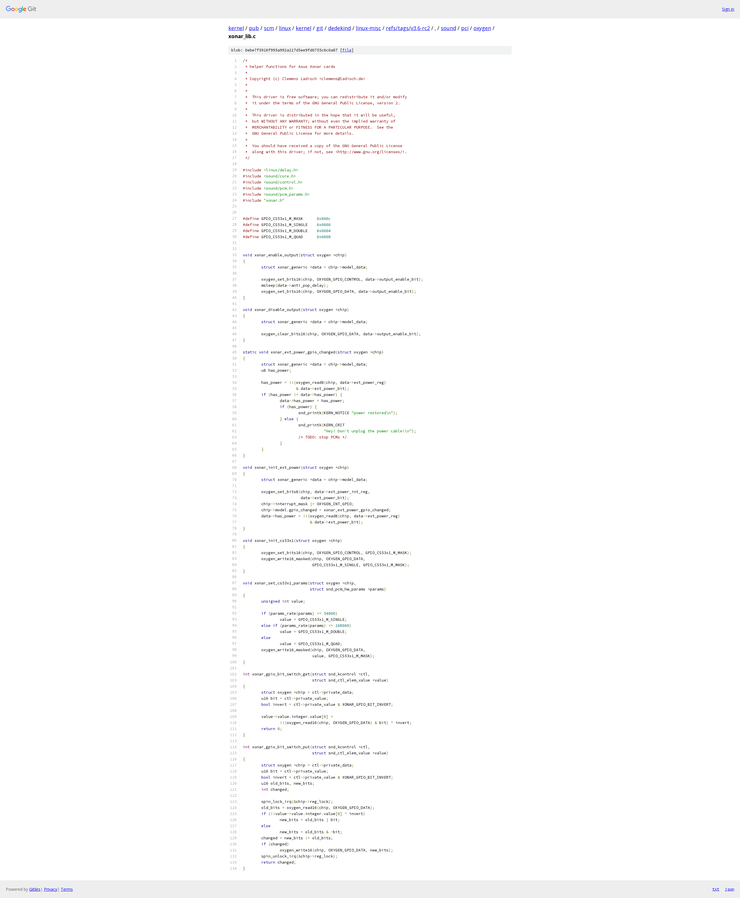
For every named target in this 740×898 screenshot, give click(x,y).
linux (285, 28)
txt (715, 889)
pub (254, 28)
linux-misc (368, 28)
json (729, 889)
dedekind (339, 28)
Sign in (728, 9)
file (347, 50)
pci (465, 28)
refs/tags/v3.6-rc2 (408, 28)
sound (448, 28)
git (319, 28)
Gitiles (34, 889)
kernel (236, 28)
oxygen (482, 28)
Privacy (50, 889)
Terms (67, 889)
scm (269, 28)
